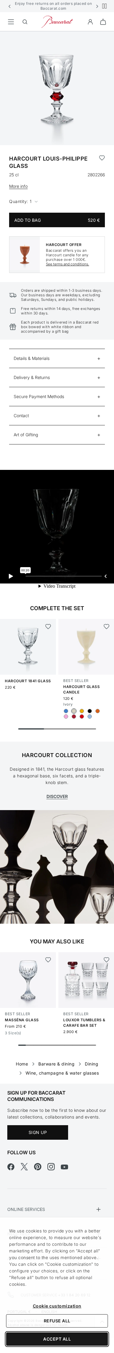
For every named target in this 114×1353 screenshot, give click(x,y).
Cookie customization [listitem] (57, 1305)
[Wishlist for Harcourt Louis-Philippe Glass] (102, 162)
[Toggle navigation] (11, 21)
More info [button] (18, 186)
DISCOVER (57, 796)
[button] (9, 6)
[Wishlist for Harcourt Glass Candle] (106, 626)
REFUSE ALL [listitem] (57, 1320)
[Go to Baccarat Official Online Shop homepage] (57, 21)
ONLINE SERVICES (26, 1209)
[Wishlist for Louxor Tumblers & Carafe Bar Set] (106, 959)
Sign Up (38, 1132)
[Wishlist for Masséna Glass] (48, 959)
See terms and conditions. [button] (67, 264)
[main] (57, 548)
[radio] (66, 711)
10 (92, 1045)
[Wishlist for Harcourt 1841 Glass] (48, 626)
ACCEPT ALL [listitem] (57, 1338)
